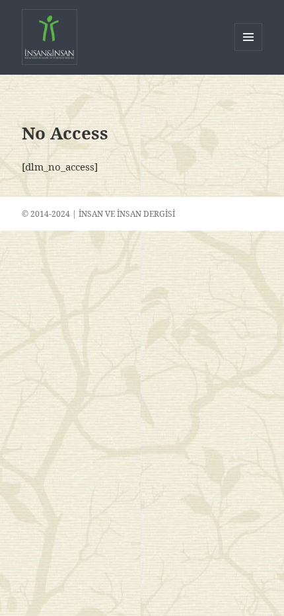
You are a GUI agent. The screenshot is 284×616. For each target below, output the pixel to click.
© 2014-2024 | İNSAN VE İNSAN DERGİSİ (98, 213)
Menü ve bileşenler (248, 50)
